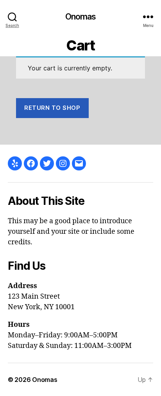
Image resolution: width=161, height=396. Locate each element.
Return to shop (52, 107)
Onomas (80, 17)
